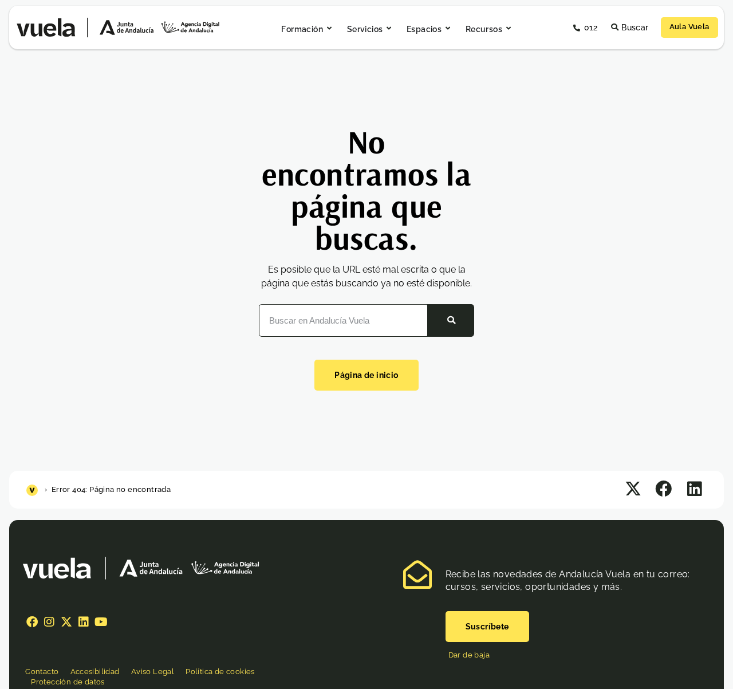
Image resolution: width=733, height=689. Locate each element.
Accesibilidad (95, 671)
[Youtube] (101, 622)
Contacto (41, 671)
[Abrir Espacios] (447, 28)
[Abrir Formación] (329, 28)
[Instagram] (49, 622)
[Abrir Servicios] (388, 28)
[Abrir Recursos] (508, 28)
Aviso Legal (152, 671)
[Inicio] (33, 489)
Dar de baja (469, 655)
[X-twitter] (66, 622)
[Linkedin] (83, 622)
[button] (633, 489)
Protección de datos (68, 682)
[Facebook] (32, 622)
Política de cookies (220, 671)
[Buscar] (450, 320)
